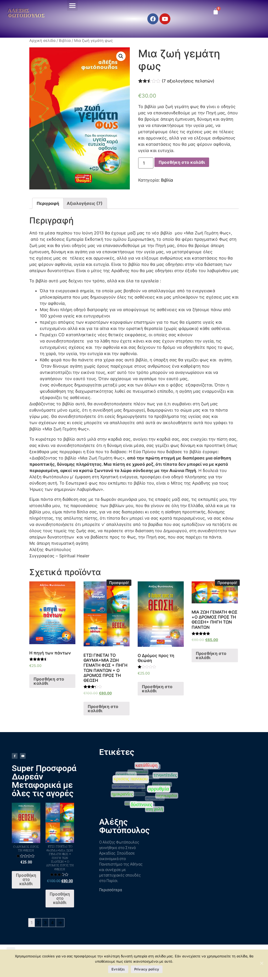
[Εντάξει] (261, 963)
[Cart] (215, 11)
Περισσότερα (110, 890)
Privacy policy (146, 969)
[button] (72, 5)
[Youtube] (164, 18)
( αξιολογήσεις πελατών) (188, 80)
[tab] (48, 203)
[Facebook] (152, 18)
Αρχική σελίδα (42, 40)
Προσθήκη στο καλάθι (182, 162)
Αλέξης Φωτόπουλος (26, 13)
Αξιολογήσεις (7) (85, 203)
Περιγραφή (48, 203)
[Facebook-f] (15, 756)
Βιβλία (65, 40)
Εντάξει (118, 969)
